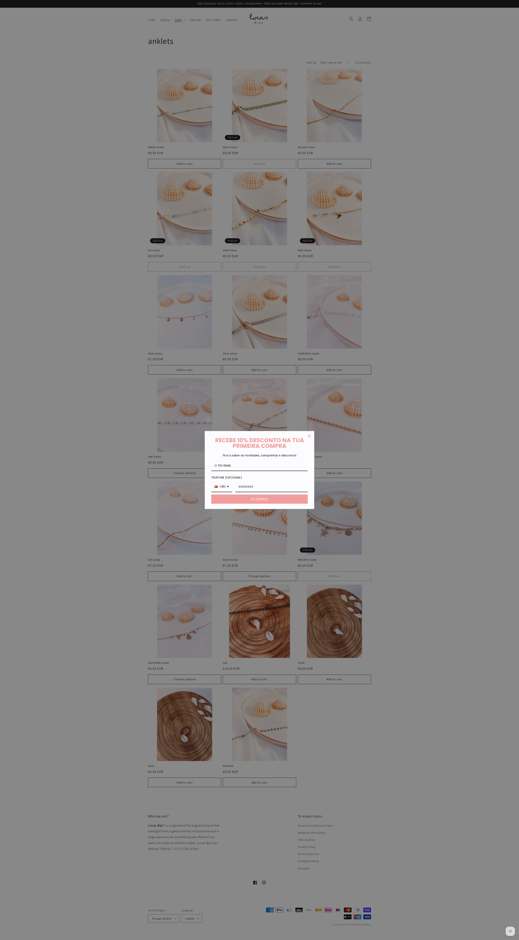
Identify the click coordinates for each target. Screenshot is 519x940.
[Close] (309, 436)
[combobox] (221, 487)
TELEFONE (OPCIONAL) (226, 477)
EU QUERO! (259, 499)
